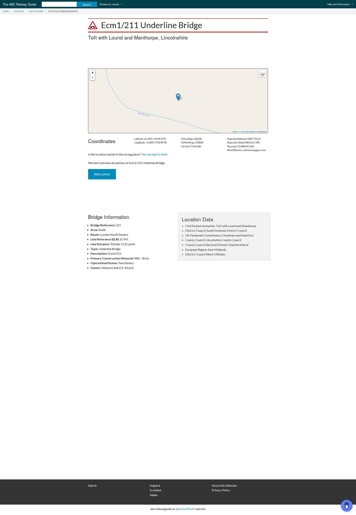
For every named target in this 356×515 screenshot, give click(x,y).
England (19, 11)
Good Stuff (187, 509)
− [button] (93, 78)
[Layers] (262, 73)
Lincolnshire (36, 11)
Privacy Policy (221, 490)
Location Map (177, 101)
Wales (154, 495)
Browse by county (109, 4)
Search (92, 485)
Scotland (155, 490)
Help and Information (338, 4)
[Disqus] (178, 327)
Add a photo (102, 174)
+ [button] (93, 73)
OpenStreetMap (248, 131)
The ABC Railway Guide (19, 4)
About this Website (224, 485)
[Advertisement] (178, 55)
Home (6, 11)
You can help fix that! (154, 154)
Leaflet (234, 131)
